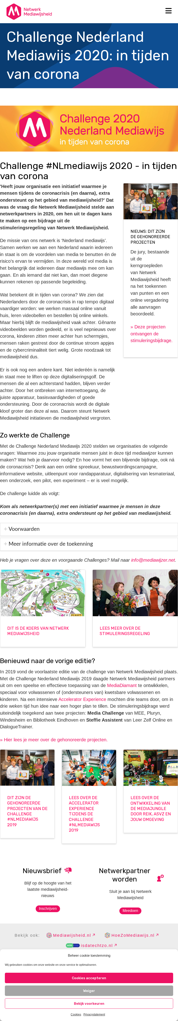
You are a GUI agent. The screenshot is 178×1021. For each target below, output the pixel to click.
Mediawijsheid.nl (72, 935)
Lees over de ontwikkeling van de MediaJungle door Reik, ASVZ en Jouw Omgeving (150, 808)
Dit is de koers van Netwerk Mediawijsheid (38, 631)
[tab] (89, 529)
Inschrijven (48, 909)
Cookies (76, 1014)
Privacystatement (94, 1014)
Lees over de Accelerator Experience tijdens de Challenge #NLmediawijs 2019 (84, 814)
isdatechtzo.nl (97, 945)
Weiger (89, 991)
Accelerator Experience (82, 699)
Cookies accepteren (89, 978)
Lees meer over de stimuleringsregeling (125, 631)
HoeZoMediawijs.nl (133, 935)
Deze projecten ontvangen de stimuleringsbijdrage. (151, 333)
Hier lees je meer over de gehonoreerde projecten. (54, 739)
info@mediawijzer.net (153, 560)
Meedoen (130, 911)
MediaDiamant (122, 685)
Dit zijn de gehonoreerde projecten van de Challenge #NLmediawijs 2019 (27, 811)
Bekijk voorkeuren (89, 1004)
